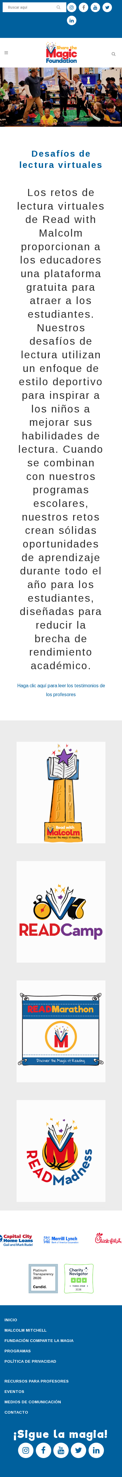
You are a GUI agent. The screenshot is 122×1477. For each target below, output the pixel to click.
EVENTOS (14, 1391)
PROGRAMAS (17, 1351)
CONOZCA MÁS (48, 803)
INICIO (10, 1320)
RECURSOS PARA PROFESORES (36, 1381)
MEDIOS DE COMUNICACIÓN (32, 1402)
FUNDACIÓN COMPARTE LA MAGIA (38, 1340)
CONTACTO (16, 1412)
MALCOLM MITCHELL (25, 1330)
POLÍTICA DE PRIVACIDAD (30, 1361)
